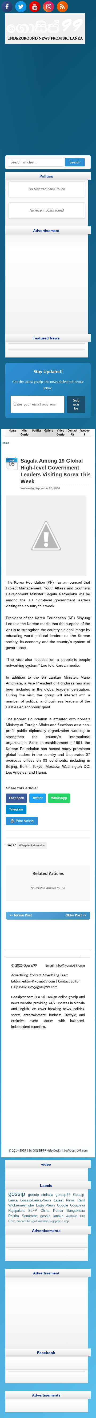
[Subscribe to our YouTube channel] (34, 6)
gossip (10, 930)
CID (82, 1215)
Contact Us (72, 432)
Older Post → (76, 915)
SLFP (32, 1211)
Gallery (48, 430)
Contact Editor (69, 981)
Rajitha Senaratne (23, 1216)
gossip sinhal (52, 935)
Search (74, 162)
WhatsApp (59, 798)
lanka (20, 930)
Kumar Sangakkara (69, 1211)
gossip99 (63, 1194)
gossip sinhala (40, 1194)
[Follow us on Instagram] (48, 6)
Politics (36, 430)
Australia (71, 1215)
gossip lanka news (27, 935)
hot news (40, 930)
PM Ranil (31, 1221)
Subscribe (76, 404)
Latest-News (45, 1205)
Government (16, 1221)
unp (66, 1221)
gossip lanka (69, 930)
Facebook (16, 798)
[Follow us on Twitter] (20, 6)
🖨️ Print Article (22, 821)
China (45, 1211)
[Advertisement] (48, 102)
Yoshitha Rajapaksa (50, 1221)
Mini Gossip (25, 432)
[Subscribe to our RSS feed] (62, 6)
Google (62, 1205)
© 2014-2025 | (19, 1150)
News (29, 930)
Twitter (38, 798)
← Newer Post (21, 915)
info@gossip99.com (70, 965)
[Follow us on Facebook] (7, 6)
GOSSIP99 (39, 1150)
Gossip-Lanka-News (35, 1200)
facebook (85, 432)
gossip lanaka (51, 1216)
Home (12, 430)
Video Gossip (61, 432)
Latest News (64, 1200)
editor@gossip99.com (38, 981)
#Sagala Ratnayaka (32, 845)
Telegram (16, 809)
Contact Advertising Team (49, 975)
